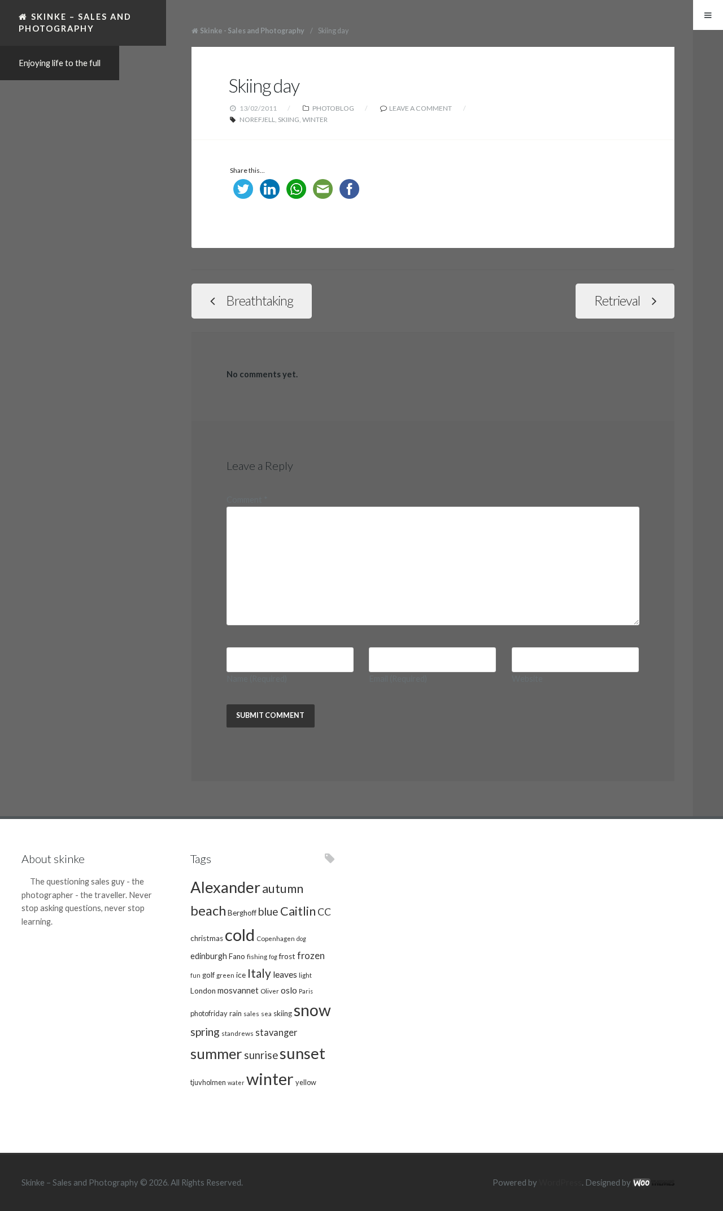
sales (251, 1013)
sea (266, 1013)
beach (208, 910)
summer (216, 1053)
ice (241, 974)
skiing (288, 119)
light (305, 975)
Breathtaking (259, 300)
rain (235, 1013)
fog (273, 956)
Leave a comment (420, 108)
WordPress (560, 1182)
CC (324, 912)
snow (312, 1010)
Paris (306, 991)
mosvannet (238, 990)
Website (527, 678)
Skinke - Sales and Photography (252, 31)
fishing (257, 956)
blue (268, 911)
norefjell (257, 119)
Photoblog (333, 108)
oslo (289, 990)
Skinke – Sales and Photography (75, 22)
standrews (237, 1033)
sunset (302, 1053)
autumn (282, 888)
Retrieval (617, 300)
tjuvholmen (208, 1082)
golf (208, 974)
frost (287, 956)
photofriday (209, 1013)
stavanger (276, 1032)
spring (205, 1031)
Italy (259, 973)
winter (315, 119)
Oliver (269, 991)
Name (257, 678)
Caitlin (298, 911)
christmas (206, 938)
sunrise (261, 1055)
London (203, 990)
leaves (285, 974)
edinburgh (208, 956)
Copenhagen (275, 938)
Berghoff (242, 912)
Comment (247, 499)
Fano (237, 956)
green (225, 975)
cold (240, 934)
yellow (305, 1082)
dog (301, 938)
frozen (311, 955)
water (236, 1082)
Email (398, 678)
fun (195, 975)
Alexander (225, 887)
